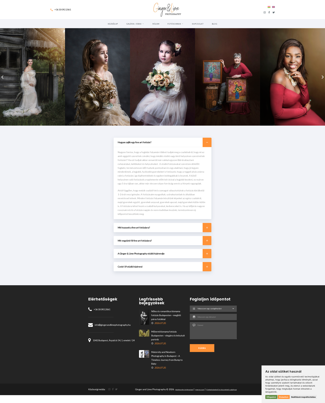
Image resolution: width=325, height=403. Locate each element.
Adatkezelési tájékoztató (184, 390)
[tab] (162, 142)
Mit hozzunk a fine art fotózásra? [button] (134, 227)
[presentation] (2, 77)
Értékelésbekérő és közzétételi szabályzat (221, 390)
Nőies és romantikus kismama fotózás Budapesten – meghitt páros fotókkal (166, 315)
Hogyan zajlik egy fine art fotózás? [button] (134, 142)
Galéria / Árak (134, 24)
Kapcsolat (198, 24)
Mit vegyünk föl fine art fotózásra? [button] (135, 240)
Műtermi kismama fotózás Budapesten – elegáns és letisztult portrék (168, 335)
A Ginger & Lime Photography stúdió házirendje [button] (141, 253)
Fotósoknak (174, 24)
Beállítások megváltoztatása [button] (303, 397)
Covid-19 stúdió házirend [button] (130, 266)
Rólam (155, 24)
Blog (214, 24)
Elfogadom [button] (271, 397)
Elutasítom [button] (283, 397)
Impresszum (199, 390)
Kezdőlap (113, 24)
